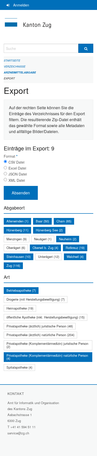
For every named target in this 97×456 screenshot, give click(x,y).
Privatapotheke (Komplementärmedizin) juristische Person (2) (47, 345)
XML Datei (16, 180)
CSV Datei (16, 162)
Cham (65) (63, 221)
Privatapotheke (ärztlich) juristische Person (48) (39, 326)
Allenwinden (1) (17, 221)
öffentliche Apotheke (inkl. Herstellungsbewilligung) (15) (45, 317)
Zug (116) (13, 265)
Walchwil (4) (75, 256)
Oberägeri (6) (15, 247)
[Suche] (85, 48)
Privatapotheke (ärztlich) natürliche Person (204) (40, 334)
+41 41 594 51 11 (23, 426)
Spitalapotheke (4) (19, 367)
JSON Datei (17, 174)
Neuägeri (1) (42, 239)
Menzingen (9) (16, 239)
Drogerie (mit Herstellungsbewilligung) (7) (35, 299)
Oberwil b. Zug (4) (45, 247)
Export (9, 78)
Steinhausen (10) (18, 256)
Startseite (12, 60)
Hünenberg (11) (17, 230)
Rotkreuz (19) (75, 247)
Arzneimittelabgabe (20, 72)
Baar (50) (42, 221)
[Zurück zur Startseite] (48, 27)
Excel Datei (17, 168)
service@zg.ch (18, 433)
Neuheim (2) (67, 239)
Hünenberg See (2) (49, 230)
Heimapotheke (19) (19, 308)
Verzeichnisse (14, 66)
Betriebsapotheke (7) (21, 290)
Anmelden (21, 4)
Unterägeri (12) (48, 256)
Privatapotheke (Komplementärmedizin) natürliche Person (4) (47, 357)
